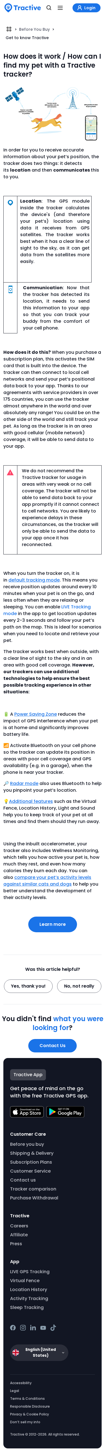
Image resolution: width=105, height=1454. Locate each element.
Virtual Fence (24, 1280)
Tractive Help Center (9, 29)
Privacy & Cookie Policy (29, 1414)
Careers (19, 1226)
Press (16, 1243)
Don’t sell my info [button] (25, 1422)
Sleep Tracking (27, 1307)
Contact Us (52, 1045)
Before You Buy (34, 29)
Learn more (52, 924)
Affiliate (19, 1235)
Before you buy (27, 1144)
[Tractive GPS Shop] (22, 7)
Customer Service (30, 1171)
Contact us (23, 1180)
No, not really (79, 986)
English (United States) (40, 1352)
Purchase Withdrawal (34, 1198)
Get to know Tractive (27, 38)
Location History (28, 1289)
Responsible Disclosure (30, 1406)
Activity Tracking (29, 1298)
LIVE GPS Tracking (30, 1271)
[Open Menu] (60, 7)
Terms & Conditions (27, 1398)
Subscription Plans (31, 1162)
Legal (14, 1390)
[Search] (49, 7)
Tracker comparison (33, 1189)
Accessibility (21, 1383)
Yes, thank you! (28, 986)
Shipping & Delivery (31, 1153)
